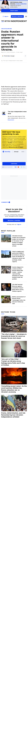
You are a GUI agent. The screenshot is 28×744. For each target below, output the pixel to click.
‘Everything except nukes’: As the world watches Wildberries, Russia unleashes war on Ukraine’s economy (14, 389)
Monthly (7, 151)
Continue (14, 163)
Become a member (14, 220)
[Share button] (25, 55)
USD (22, 151)
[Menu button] (26, 16)
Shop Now (14, 10)
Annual (16, 151)
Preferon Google (9, 56)
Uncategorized (6, 28)
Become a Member (17, 16)
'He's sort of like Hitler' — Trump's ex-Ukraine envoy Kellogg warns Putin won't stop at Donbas (13, 362)
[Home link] (14, 21)
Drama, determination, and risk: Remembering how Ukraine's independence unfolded (13, 415)
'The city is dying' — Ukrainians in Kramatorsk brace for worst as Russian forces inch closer (14, 336)
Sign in (19, 224)
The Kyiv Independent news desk (13, 60)
